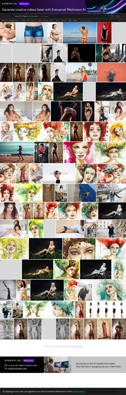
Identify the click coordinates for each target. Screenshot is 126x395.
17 (74, 346)
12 (63, 346)
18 (76, 346)
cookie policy (78, 391)
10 (59, 346)
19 (78, 346)
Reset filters (121, 20)
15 (70, 346)
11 (61, 346)
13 (65, 346)
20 (81, 346)
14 (67, 346)
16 (72, 346)
